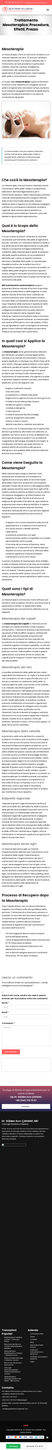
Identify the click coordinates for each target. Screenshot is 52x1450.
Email (5, 1012)
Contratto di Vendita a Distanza (39, 1358)
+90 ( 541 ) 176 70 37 (9, 1397)
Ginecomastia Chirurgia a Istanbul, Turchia (13, 1359)
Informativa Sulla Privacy (36, 1346)
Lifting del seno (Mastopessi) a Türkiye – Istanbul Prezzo (13, 1353)
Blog (32, 1342)
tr (6, 2)
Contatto (33, 1339)
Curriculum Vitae (36, 1334)
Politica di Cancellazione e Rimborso (36, 1352)
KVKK (32, 1362)
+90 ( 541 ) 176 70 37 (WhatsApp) (14, 1400)
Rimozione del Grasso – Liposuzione (13, 1364)
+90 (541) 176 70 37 (26, 1100)
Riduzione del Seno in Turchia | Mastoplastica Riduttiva (13, 1346)
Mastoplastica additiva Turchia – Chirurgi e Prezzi (13, 1339)
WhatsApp (13, 1446)
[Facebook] (3, 1412)
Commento (8, 1023)
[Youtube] (10, 1412)
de (19, 2)
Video (32, 1337)
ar (13, 2)
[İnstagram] (6, 1412)
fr (16, 2)
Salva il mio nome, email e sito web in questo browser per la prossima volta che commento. (25, 997)
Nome (5, 1002)
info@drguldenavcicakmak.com (36, 3)
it (22, 2)
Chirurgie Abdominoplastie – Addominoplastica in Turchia (12, 1371)
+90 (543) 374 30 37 (34, 1446)
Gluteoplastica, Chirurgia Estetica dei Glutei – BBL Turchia (12, 1379)
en (10, 2)
